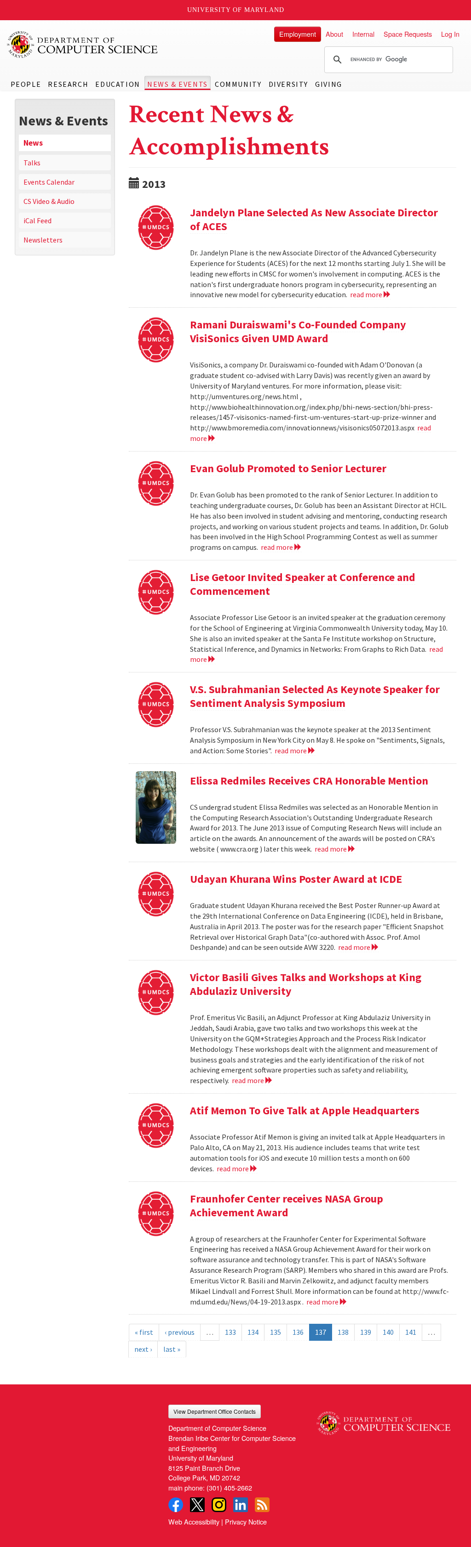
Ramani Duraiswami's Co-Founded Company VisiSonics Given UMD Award (298, 331)
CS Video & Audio (49, 201)
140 (388, 1332)
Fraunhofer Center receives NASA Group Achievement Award (286, 1205)
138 (343, 1332)
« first (144, 1332)
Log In (450, 34)
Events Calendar (49, 181)
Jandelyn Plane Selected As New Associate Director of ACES (314, 219)
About (334, 34)
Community (238, 84)
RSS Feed (262, 1504)
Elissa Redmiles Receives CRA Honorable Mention (309, 781)
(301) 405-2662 (229, 1487)
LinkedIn (240, 1504)
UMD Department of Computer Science (83, 44)
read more (367, 294)
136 (298, 1332)
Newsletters (43, 239)
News (33, 143)
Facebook (175, 1504)
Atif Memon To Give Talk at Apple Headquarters (304, 1110)
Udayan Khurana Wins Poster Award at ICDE (296, 879)
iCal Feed (37, 220)
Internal (363, 34)
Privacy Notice (246, 1521)
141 (410, 1332)
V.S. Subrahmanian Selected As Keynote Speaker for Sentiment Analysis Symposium (315, 696)
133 (230, 1332)
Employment (297, 34)
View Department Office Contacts (214, 1411)
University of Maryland (235, 9)
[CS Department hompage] (383, 1420)
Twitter (197, 1504)
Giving (328, 84)
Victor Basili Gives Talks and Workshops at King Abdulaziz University (305, 984)
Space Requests (408, 34)
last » (171, 1349)
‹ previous (180, 1332)
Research (68, 84)
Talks (31, 162)
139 (365, 1332)
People (26, 84)
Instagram (219, 1504)
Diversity (288, 84)
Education (117, 84)
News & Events (177, 84)
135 (275, 1332)
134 (252, 1332)
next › (143, 1349)
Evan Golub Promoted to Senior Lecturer (288, 468)
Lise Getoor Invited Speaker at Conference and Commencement (302, 584)
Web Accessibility (193, 1521)
